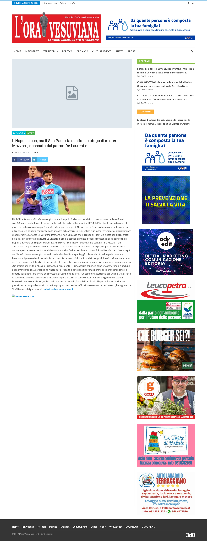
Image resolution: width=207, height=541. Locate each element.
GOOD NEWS (132, 526)
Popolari (144, 61)
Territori (49, 51)
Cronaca (82, 51)
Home (17, 51)
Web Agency (115, 526)
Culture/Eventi (101, 51)
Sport (131, 51)
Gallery (63, 3)
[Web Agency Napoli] (190, 535)
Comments (145, 111)
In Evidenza (32, 51)
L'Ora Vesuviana (146, 76)
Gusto (119, 51)
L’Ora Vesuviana (50, 3)
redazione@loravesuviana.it (58, 289)
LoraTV (72, 3)
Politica (67, 51)
